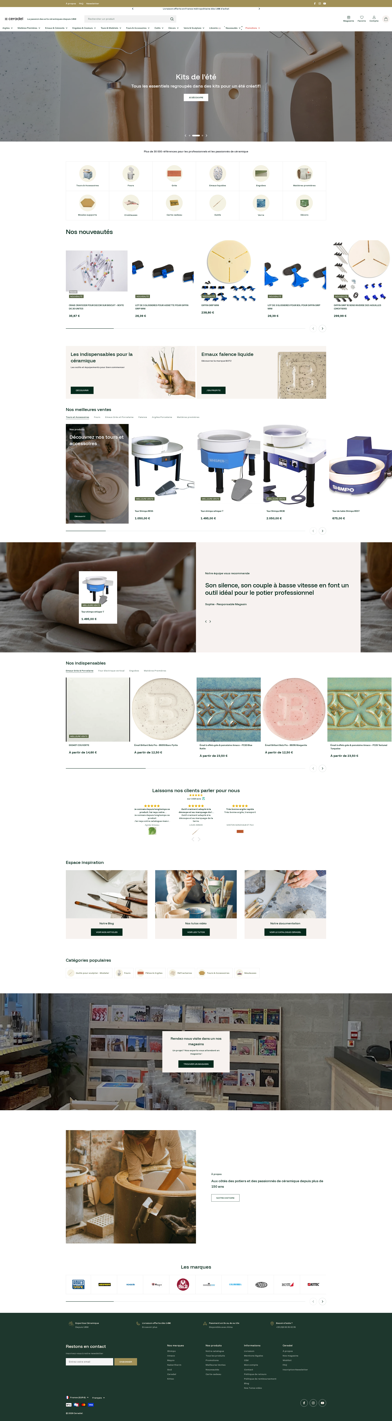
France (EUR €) (78, 1397)
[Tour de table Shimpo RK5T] (360, 466)
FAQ (81, 3)
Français (97, 1397)
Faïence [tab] (142, 417)
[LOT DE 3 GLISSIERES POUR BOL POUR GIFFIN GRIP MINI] (295, 271)
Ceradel (78, 1413)
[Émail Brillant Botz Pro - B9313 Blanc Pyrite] (163, 710)
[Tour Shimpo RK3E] (294, 466)
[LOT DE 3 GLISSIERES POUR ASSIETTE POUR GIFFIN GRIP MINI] (163, 271)
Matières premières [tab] (188, 417)
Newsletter (92, 3)
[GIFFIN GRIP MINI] (229, 271)
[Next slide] (206, 135)
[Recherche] (172, 19)
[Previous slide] (185, 135)
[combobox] (130, 19)
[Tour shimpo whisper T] (229, 466)
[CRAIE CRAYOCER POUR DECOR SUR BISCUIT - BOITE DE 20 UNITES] (97, 271)
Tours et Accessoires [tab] (77, 417)
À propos (71, 3)
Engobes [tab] (134, 670)
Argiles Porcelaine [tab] (162, 417)
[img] (196, 795)
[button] (133, 9)
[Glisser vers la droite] (210, 621)
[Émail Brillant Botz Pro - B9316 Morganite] (294, 710)
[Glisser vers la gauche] (206, 621)
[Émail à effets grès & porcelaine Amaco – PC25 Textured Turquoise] (359, 710)
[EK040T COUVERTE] (98, 710)
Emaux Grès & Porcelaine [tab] (79, 670)
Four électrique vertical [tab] (111, 670)
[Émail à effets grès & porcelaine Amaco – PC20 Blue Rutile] (229, 710)
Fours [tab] (97, 417)
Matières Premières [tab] (155, 670)
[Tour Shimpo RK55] (163, 466)
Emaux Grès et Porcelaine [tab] (119, 417)
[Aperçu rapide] (123, 247)
